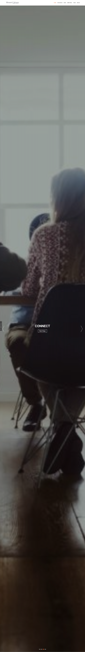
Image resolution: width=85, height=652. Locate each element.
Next (82, 329)
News (65, 2)
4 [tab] (45, 649)
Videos (78, 2)
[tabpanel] (42, 329)
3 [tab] (43, 649)
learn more (43, 331)
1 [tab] (39, 649)
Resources (59, 2)
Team (74, 2)
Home (55, 2)
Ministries (69, 2)
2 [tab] (41, 649)
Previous (3, 329)
